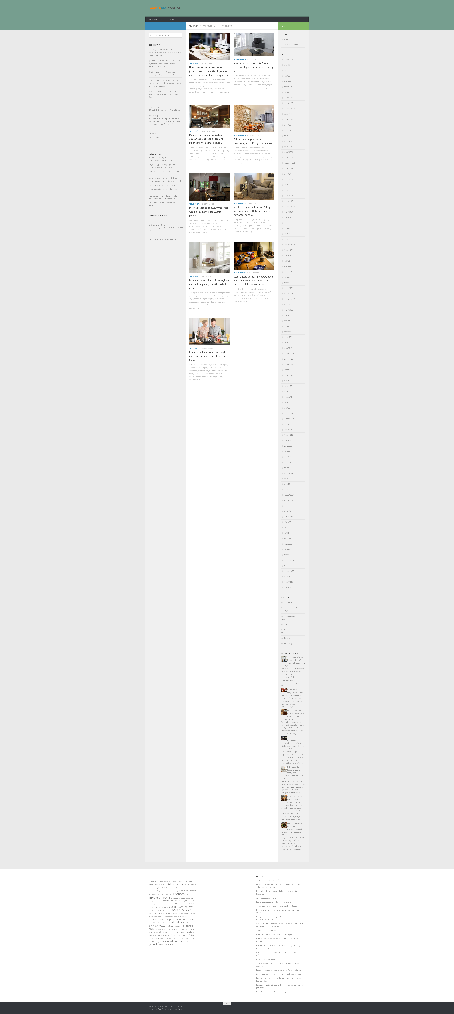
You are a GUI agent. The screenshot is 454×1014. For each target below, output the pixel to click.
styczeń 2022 (288, 283)
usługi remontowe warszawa (168, 938)
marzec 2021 (288, 337)
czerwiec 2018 (288, 462)
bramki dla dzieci (187, 888)
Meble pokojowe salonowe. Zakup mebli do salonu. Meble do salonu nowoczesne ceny (252, 210)
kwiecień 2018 (288, 473)
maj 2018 (287, 468)
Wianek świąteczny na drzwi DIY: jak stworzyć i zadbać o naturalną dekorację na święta (165, 94)
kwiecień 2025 (288, 141)
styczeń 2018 (288, 489)
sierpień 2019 (288, 435)
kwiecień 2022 (288, 266)
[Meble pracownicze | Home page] (165, 8)
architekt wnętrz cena (174, 884)
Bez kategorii (288, 602)
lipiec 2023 (287, 217)
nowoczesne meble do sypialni (157, 916)
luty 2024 (287, 185)
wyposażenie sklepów (167, 941)
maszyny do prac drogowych (175, 900)
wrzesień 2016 (288, 576)
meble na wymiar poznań (180, 906)
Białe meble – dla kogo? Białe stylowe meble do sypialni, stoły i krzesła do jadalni (209, 284)
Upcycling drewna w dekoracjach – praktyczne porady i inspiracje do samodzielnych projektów (291, 829)
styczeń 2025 (288, 152)
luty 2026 (287, 92)
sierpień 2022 (288, 250)
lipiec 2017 (287, 522)
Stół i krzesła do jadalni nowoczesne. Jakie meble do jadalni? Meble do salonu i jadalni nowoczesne (253, 280)
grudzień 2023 (289, 195)
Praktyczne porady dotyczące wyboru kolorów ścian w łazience (279, 970)
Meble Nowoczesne (173, 913)
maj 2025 (287, 136)
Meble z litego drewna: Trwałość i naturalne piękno (274, 934)
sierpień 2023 (288, 212)
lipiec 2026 (287, 65)
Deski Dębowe (161, 894)
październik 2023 (289, 206)
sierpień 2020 (288, 375)
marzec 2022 (288, 272)
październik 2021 (289, 299)
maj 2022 (287, 261)
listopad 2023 (288, 201)
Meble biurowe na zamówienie (164, 904)
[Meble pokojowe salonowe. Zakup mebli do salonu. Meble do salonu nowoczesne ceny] (254, 186)
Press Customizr (179, 1009)
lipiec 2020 (287, 381)
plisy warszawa (164, 920)
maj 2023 (287, 228)
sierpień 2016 (288, 582)
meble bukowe (162, 907)
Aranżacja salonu (155, 881)
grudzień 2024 (289, 157)
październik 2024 (289, 163)
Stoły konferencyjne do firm (168, 932)
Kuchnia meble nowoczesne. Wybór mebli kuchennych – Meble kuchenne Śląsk (209, 356)
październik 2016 (289, 571)
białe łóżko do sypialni (171, 887)
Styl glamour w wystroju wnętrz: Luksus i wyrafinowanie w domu (279, 974)
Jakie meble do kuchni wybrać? (267, 880)
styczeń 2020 (288, 413)
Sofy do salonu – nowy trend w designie (163, 185)
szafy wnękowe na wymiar (163, 935)
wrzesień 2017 (288, 511)
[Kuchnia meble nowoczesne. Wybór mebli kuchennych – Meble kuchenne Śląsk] (209, 331)
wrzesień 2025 (288, 114)
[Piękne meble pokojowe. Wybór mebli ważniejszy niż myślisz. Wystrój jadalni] (209, 187)
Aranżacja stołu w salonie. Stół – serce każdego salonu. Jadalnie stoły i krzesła (254, 67)
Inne (285, 624)
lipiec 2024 (287, 174)
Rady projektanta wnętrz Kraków (163, 929)
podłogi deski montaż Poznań (181, 919)
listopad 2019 (288, 424)
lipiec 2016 (287, 587)
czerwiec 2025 (288, 130)
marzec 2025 (288, 147)
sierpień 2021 (288, 310)
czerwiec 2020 (288, 386)
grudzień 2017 (289, 495)
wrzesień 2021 (288, 304)
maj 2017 (287, 533)
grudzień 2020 (289, 353)
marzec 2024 (288, 179)
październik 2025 (289, 108)
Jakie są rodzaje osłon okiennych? (268, 898)
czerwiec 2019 (288, 446)
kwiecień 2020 (288, 397)
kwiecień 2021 (288, 332)
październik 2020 (289, 364)
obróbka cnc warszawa (172, 916)
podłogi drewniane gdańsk (164, 922)
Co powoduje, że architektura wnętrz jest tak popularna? (276, 906)
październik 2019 (289, 430)
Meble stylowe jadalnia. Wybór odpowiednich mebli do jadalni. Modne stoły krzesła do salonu (206, 138)
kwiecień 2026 (288, 81)
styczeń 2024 (288, 190)
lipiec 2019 (287, 440)
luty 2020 (287, 408)
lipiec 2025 (287, 125)
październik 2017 (289, 506)
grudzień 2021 (289, 288)
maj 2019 (287, 451)
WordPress (162, 1009)
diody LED (168, 894)
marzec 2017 (288, 544)
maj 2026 (287, 76)
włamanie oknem (177, 945)
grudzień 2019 (289, 419)
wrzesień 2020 (288, 370)
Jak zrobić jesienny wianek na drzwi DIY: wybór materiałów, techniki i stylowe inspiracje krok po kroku (164, 64)
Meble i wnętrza (195, 63)
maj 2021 (287, 326)
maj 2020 (287, 391)
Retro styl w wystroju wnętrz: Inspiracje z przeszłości (274, 992)
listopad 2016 (288, 566)
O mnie (171, 19)
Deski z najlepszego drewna (266, 959)
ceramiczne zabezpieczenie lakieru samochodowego (164, 891)
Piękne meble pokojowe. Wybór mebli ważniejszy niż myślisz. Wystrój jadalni (209, 211)
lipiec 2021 (287, 315)
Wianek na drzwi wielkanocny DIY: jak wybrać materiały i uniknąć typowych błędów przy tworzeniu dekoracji (165, 83)
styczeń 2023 (288, 239)
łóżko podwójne (169, 124)
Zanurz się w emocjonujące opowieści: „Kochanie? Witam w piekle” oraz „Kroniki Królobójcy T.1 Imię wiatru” (293, 743)
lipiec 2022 (287, 255)
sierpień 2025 (288, 119)
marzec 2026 (288, 87)
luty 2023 (287, 234)
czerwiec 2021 (288, 321)
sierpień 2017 (288, 517)
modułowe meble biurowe (187, 913)
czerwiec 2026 (288, 70)
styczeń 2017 (288, 555)
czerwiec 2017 (288, 527)
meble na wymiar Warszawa (160, 910)
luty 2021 (287, 342)
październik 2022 (289, 244)
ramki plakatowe (179, 929)
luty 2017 (287, 549)
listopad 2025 (288, 103)
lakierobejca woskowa (179, 898)
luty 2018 (287, 484)
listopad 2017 (288, 500)
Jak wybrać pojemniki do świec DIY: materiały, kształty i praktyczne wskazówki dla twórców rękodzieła (165, 53)
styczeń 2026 (288, 98)
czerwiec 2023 (288, 223)
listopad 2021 (288, 293)
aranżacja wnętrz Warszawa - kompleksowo (172, 881)
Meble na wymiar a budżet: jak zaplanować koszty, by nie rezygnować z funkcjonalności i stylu (292, 773)
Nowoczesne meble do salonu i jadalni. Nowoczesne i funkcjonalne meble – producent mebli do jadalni (208, 71)
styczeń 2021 (288, 348)
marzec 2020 (288, 402)
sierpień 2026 (288, 59)
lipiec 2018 (287, 457)
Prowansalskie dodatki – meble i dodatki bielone (273, 902)
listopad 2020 (288, 359)
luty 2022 (287, 277)
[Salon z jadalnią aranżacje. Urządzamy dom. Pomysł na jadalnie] (254, 118)
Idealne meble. (292, 690)
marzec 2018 (288, 478)
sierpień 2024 (288, 168)
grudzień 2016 (289, 560)
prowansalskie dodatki (170, 926)
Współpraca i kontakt (157, 19)
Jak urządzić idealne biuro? (266, 930)
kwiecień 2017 (288, 538)
